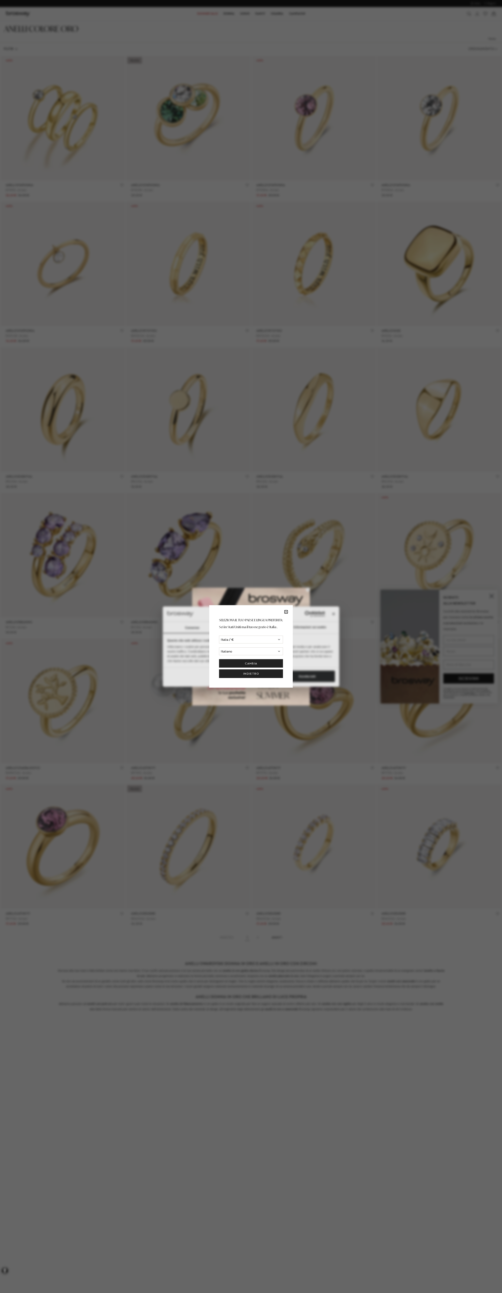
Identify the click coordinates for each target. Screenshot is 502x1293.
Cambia (251, 663)
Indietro (251, 673)
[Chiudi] (286, 611)
